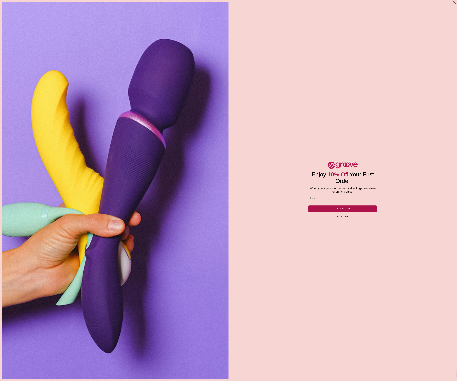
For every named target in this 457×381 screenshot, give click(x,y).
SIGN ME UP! (343, 209)
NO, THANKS (342, 217)
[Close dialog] (454, 2)
